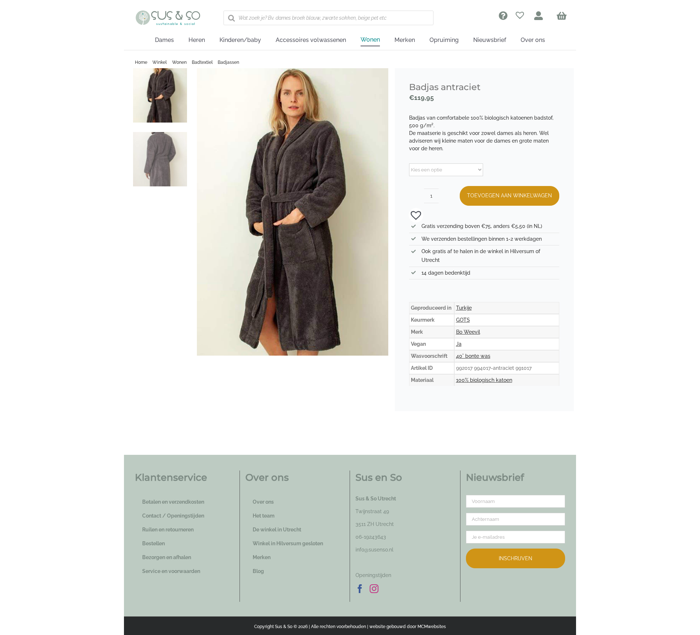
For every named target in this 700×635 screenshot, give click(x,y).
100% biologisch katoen (484, 380)
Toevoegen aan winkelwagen (509, 195)
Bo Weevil (468, 332)
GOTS (463, 320)
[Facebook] (359, 588)
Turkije (464, 308)
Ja (459, 344)
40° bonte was (473, 356)
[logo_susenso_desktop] (168, 13)
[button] (412, 214)
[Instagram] (374, 588)
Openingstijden (373, 575)
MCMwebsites (431, 626)
